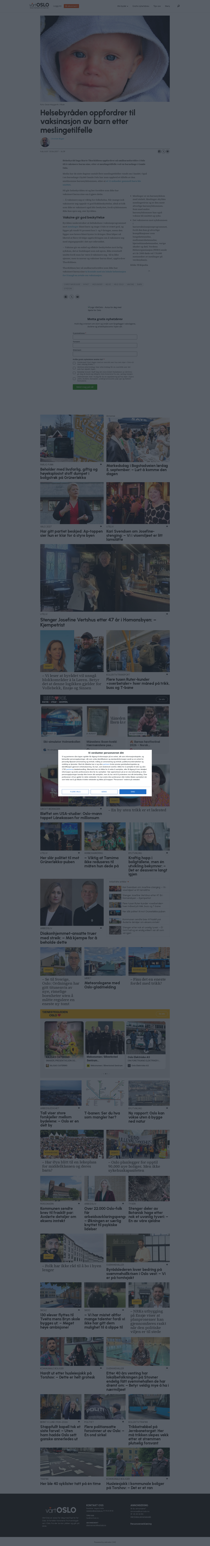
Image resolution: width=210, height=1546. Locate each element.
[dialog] (105, 773)
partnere (106, 764)
